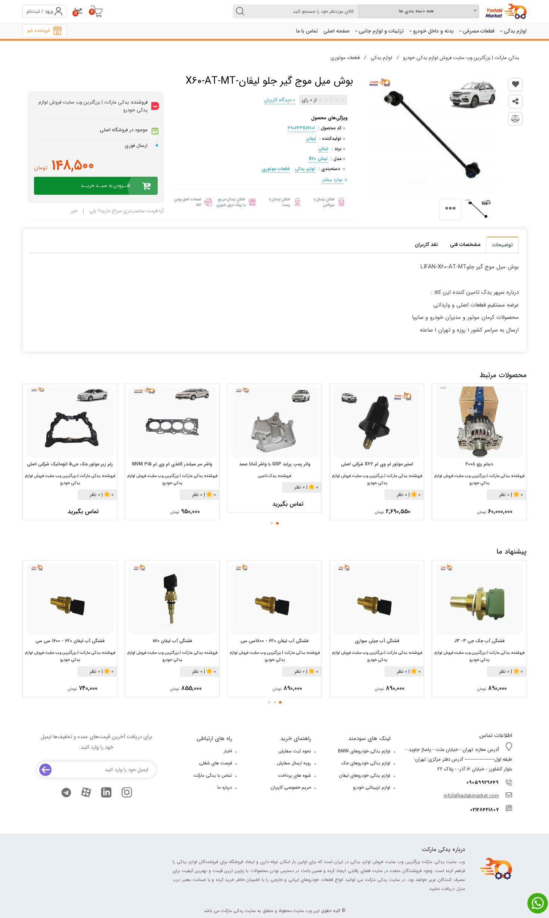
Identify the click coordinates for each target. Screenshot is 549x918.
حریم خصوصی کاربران (291, 787)
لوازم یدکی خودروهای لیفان (364, 775)
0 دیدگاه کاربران (279, 100)
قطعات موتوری (276, 168)
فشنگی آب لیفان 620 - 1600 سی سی (70, 641)
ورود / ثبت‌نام (40, 11)
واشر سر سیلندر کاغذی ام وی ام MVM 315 (172, 464)
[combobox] (418, 11)
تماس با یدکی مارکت (212, 775)
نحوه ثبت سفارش (294, 751)
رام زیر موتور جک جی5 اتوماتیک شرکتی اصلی (70, 464)
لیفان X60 (318, 158)
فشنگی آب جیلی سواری (377, 641)
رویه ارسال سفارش (294, 763)
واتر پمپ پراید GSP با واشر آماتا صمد (274, 464)
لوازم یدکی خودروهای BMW (364, 751)
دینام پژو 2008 (479, 464)
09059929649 (482, 782)
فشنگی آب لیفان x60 (172, 641)
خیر (74, 211)
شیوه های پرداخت (294, 775)
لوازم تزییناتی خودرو (371, 787)
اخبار (228, 751)
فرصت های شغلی (215, 763)
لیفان (311, 138)
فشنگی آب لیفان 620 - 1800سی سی (274, 641)
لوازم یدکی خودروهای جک (365, 763)
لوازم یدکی (305, 168)
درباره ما (224, 787)
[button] (277, 523)
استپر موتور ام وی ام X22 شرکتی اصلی (377, 464)
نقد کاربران (426, 244)
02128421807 (484, 810)
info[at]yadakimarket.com (471, 796)
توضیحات (502, 245)
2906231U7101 (301, 128)
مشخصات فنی (465, 244)
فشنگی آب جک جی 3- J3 (479, 641)
